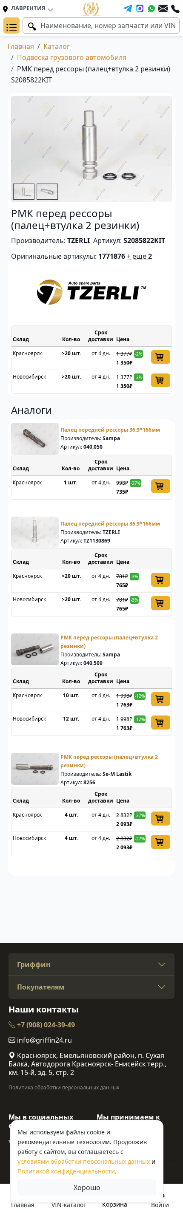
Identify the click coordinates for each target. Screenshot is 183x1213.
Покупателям (41, 987)
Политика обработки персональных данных (64, 1087)
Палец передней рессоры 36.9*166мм (110, 429)
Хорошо (87, 1187)
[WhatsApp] (151, 8)
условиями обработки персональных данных (83, 1161)
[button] (11, 25)
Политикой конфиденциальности (66, 1171)
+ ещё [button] (139, 256)
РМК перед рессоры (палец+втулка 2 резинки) (109, 642)
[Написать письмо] (163, 8)
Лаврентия (28, 8)
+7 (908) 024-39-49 (45, 1025)
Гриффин (34, 964)
